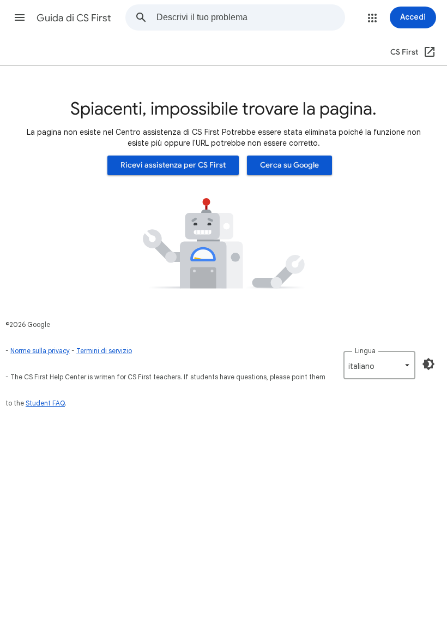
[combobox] (250, 17)
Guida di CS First (74, 18)
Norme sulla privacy (40, 351)
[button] (20, 17)
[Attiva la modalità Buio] (428, 364)
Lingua (365, 351)
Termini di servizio (104, 351)
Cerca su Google (289, 165)
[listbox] (379, 365)
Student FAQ (45, 403)
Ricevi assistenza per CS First (173, 165)
